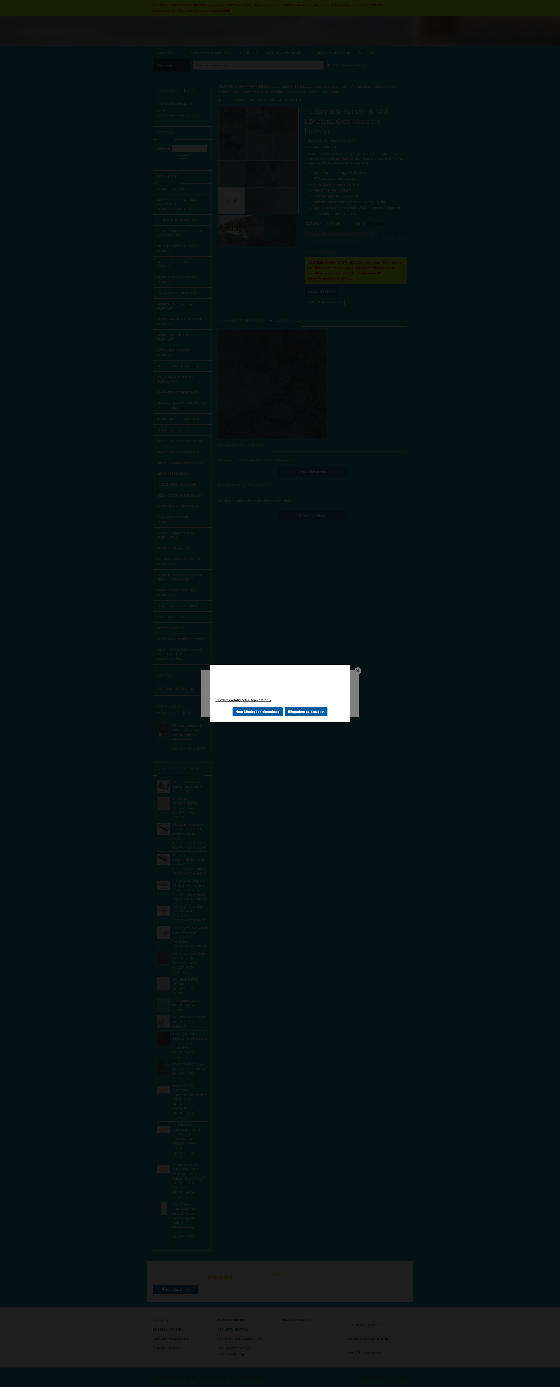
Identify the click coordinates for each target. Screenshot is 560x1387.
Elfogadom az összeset (306, 712)
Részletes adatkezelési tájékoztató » (243, 700)
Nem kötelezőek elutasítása (258, 712)
